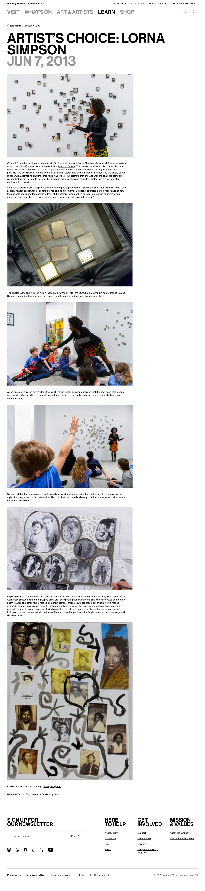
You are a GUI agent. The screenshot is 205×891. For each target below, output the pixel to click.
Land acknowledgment (182, 838)
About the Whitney (179, 832)
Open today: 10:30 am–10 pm (129, 3)
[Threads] (17, 850)
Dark (83, 875)
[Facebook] (25, 850)
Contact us (110, 838)
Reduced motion (102, 875)
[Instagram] (9, 850)
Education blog (32, 25)
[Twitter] (42, 850)
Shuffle (185, 12)
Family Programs (52, 786)
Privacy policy (14, 875)
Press (108, 849)
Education (15, 25)
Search (194, 12)
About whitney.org (60, 875)
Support (141, 832)
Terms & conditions (36, 875)
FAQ (107, 844)
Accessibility (111, 832)
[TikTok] (34, 850)
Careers (141, 844)
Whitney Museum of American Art (25, 3)
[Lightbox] (70, 115)
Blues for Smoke (66, 166)
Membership (144, 838)
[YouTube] (51, 850)
